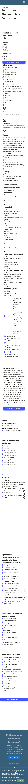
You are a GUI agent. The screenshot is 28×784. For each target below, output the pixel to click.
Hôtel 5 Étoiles (14, 757)
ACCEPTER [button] (20, 780)
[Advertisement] (14, 716)
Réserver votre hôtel (14, 62)
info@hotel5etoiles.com (14, 763)
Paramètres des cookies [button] (9, 780)
